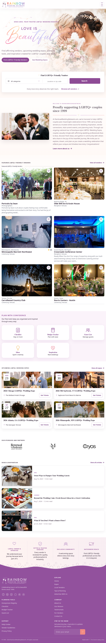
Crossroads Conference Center (68, 252)
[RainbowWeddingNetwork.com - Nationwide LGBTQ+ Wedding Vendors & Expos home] (15, 4)
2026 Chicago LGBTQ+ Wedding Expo (19, 390)
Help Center (6, 624)
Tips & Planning (60, 591)
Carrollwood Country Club (13, 300)
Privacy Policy (7, 631)
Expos (56, 584)
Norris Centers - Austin (64, 300)
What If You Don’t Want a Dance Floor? (50, 520)
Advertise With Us (60, 594)
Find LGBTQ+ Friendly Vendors (15, 60)
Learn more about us (61, 148)
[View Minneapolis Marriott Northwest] (27, 232)
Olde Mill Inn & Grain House (67, 204)
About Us (57, 603)
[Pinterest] (11, 594)
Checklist (5, 606)
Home (56, 581)
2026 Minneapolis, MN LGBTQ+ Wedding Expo (75, 420)
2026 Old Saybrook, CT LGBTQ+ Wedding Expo (75, 390)
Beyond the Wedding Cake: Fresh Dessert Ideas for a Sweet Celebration (62, 498)
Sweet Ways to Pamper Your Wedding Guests (52, 475)
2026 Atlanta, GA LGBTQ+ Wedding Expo (20, 420)
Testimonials (58, 610)
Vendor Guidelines (8, 628)
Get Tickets (45, 395)
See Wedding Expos (40, 60)
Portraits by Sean (10, 204)
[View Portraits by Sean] (27, 183)
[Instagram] (7, 594)
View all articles (96, 462)
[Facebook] (3, 594)
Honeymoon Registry (9, 603)
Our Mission (58, 606)
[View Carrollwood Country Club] (27, 280)
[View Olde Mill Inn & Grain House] (79, 183)
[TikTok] (15, 594)
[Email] (23, 594)
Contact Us (58, 616)
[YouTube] (19, 594)
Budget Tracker (7, 610)
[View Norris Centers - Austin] (79, 280)
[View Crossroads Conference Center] (79, 232)
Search (84, 81)
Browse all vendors (69, 89)
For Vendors (58, 613)
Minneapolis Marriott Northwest (17, 252)
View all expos (97, 368)
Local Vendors (59, 587)
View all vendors (96, 163)
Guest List (5, 613)
